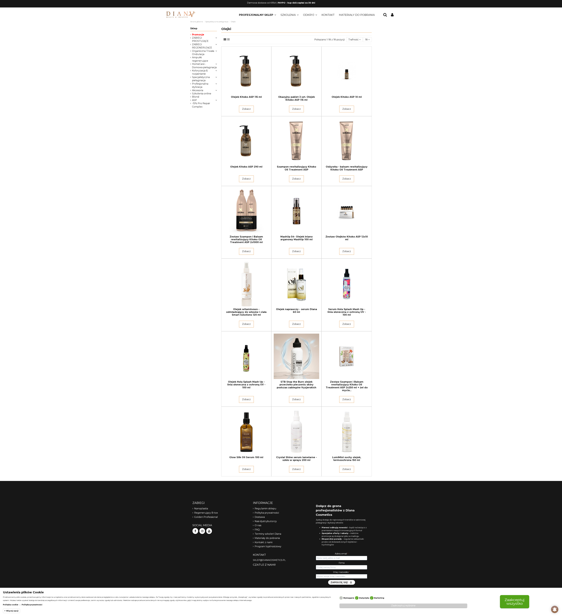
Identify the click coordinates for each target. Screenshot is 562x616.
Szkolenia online (201, 93)
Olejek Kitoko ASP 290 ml (246, 166)
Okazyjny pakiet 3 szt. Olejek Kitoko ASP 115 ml (296, 98)
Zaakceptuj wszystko (515, 602)
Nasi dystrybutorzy (266, 521)
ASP (194, 100)
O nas (258, 525)
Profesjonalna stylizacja (200, 85)
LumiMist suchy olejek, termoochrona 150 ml (346, 458)
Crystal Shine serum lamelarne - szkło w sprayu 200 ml (296, 458)
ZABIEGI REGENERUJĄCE (202, 46)
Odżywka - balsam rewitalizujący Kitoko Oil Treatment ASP (346, 168)
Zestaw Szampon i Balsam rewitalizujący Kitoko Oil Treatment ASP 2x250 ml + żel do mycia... (347, 386)
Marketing (379, 598)
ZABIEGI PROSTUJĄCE (200, 39)
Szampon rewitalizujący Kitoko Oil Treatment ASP (296, 168)
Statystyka (364, 598)
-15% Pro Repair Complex (201, 105)
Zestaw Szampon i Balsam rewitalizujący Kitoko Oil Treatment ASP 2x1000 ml (246, 239)
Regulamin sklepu (265, 508)
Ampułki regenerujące (200, 59)
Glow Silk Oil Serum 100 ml (246, 457)
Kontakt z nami (263, 542)
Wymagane (348, 598)
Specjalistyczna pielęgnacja (201, 79)
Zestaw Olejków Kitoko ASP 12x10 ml (346, 238)
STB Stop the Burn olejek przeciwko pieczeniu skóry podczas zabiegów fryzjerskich (296, 384)
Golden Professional (206, 517)
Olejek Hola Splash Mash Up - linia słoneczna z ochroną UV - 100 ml (246, 384)
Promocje (198, 34)
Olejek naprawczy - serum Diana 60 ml (296, 310)
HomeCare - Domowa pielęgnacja (204, 66)
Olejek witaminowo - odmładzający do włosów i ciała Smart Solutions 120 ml (246, 312)
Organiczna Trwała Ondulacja (203, 53)
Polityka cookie (10, 605)
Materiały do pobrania (267, 538)
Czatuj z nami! (264, 564)
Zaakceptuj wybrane (403, 605)
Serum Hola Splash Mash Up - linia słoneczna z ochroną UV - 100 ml (347, 312)
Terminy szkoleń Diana (268, 533)
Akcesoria (197, 90)
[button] (257, 15)
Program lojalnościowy (268, 546)
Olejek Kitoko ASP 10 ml (347, 97)
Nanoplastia (201, 508)
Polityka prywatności (267, 512)
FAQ (257, 529)
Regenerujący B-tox (206, 512)
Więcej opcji (12, 611)
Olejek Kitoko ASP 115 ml (246, 97)
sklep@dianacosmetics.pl (269, 560)
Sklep (193, 28)
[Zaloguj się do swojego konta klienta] (392, 15)
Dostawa (260, 517)
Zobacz (246, 109)
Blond (195, 96)
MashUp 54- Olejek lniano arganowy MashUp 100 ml (296, 238)
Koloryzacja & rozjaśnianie (200, 72)
